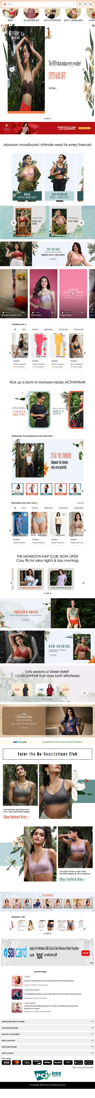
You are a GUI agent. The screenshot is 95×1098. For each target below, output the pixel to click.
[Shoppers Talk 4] (25, 925)
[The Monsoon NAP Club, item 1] (61, 579)
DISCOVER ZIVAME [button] (10, 1047)
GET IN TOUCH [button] (8, 1053)
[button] (85, 4)
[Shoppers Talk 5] (46, 925)
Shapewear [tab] (78, 329)
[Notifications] (80, 4)
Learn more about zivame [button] (13, 1021)
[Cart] (90, 4)
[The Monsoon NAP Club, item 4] (30, 579)
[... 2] (46, 689)
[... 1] (22, 689)
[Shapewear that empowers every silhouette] (47, 460)
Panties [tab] (35, 329)
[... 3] (70, 689)
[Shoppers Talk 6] (66, 925)
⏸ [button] (93, 25)
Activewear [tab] (63, 329)
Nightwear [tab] (48, 329)
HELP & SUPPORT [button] (9, 1040)
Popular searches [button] (10, 1028)
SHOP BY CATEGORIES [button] (11, 1034)
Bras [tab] (24, 329)
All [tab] (15, 329)
